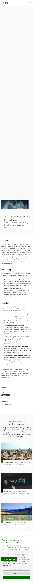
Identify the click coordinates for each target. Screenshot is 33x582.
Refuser (16, 573)
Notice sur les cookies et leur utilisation (16, 562)
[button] (30, 2)
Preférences (17, 569)
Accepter (16, 578)
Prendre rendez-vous (9, 559)
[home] (5, 3)
